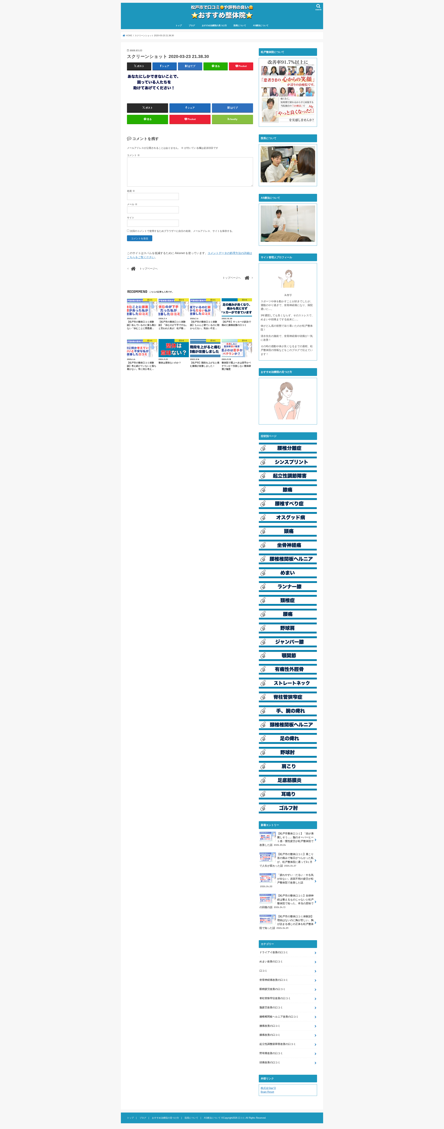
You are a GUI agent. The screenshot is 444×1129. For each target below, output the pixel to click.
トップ (179, 25)
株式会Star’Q (268, 1088)
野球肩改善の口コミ (271, 1053)
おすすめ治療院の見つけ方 (214, 25)
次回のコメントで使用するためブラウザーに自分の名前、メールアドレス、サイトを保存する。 (182, 231)
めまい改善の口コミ (271, 961)
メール (132, 204)
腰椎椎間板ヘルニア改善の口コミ (278, 1016)
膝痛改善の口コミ (269, 1034)
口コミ (263, 970)
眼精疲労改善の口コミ (272, 989)
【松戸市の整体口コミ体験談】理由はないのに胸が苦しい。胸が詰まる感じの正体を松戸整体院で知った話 (286, 922)
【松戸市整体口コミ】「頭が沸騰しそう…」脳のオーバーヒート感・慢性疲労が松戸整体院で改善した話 (286, 839)
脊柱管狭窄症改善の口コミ (275, 998)
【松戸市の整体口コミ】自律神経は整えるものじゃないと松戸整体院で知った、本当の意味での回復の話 (286, 901)
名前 (131, 191)
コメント (133, 155)
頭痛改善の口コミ (269, 1062)
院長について (240, 25)
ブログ (192, 25)
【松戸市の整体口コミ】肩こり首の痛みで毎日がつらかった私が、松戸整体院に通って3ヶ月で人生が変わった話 (286, 860)
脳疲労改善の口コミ (271, 1007)
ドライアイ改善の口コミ (273, 952)
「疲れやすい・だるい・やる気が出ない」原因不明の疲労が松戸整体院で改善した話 (287, 881)
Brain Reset (267, 1092)
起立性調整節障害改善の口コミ (277, 1044)
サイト (130, 217)
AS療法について (260, 25)
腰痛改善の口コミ (269, 1025)
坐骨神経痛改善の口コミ (273, 979)
